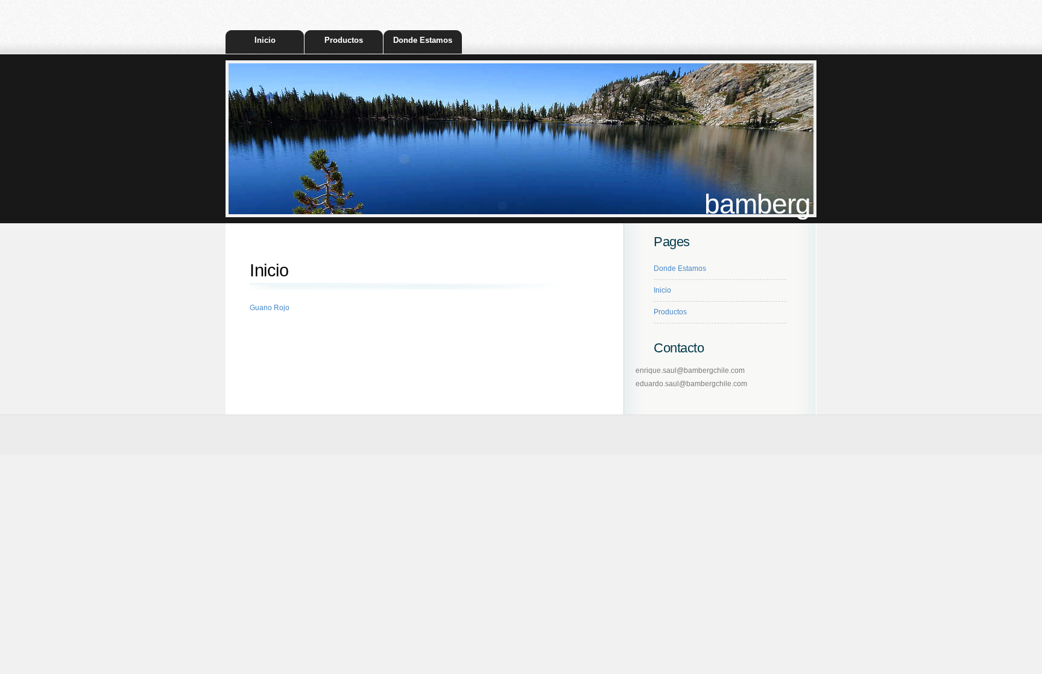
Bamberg (757, 204)
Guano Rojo (269, 308)
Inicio (265, 40)
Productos (343, 40)
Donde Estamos (422, 40)
